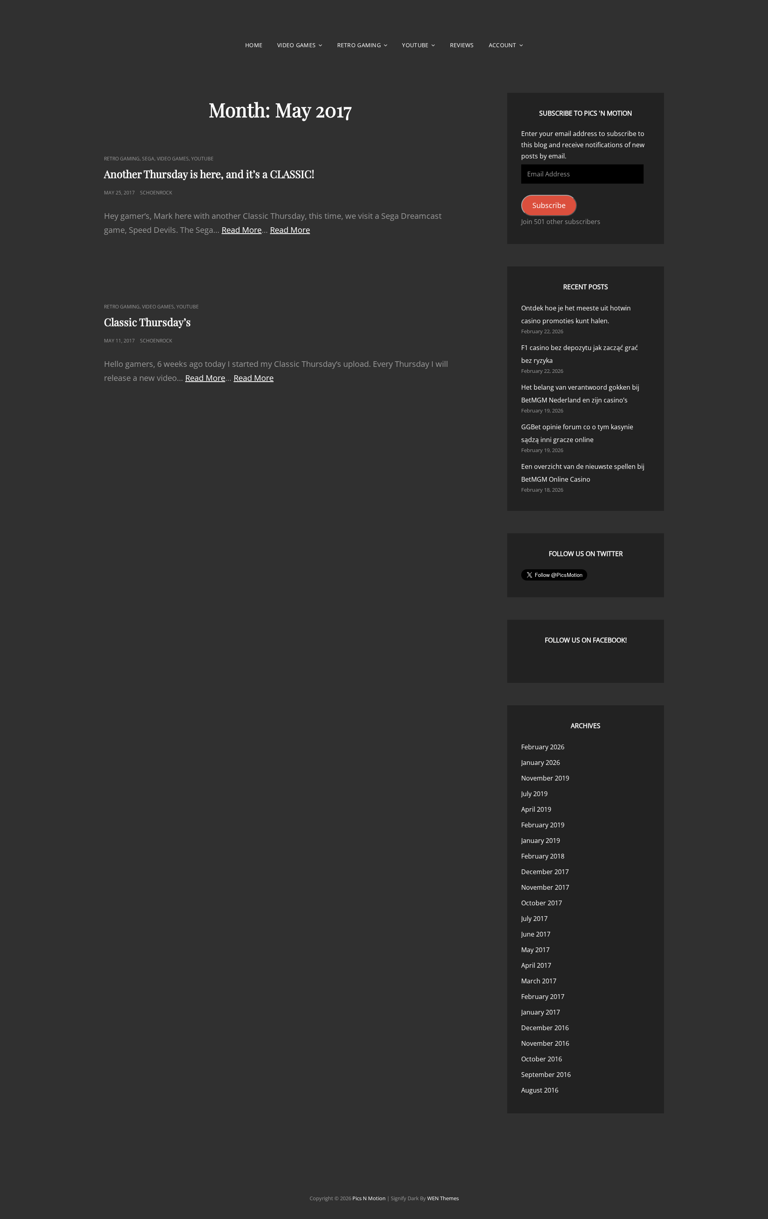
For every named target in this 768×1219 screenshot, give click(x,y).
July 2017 (534, 918)
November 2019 (545, 778)
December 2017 (545, 871)
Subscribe (549, 205)
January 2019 (540, 840)
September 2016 (546, 1074)
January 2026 (540, 762)
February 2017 (542, 996)
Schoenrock (156, 192)
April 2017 (536, 965)
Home (253, 45)
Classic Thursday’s (147, 322)
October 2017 (541, 903)
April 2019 (536, 809)
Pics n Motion (369, 1198)
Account (502, 45)
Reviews (462, 45)
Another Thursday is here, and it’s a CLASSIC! (209, 174)
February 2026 (542, 747)
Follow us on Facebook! (586, 640)
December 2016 (545, 1027)
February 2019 (542, 825)
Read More (242, 229)
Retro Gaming (359, 45)
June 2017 (535, 934)
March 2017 (538, 981)
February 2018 (542, 856)
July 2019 (534, 793)
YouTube (415, 45)
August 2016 (539, 1090)
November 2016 (545, 1043)
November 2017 (545, 887)
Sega (148, 158)
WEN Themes (443, 1198)
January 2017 (540, 1012)
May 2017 (535, 949)
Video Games (296, 45)
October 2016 (541, 1059)
